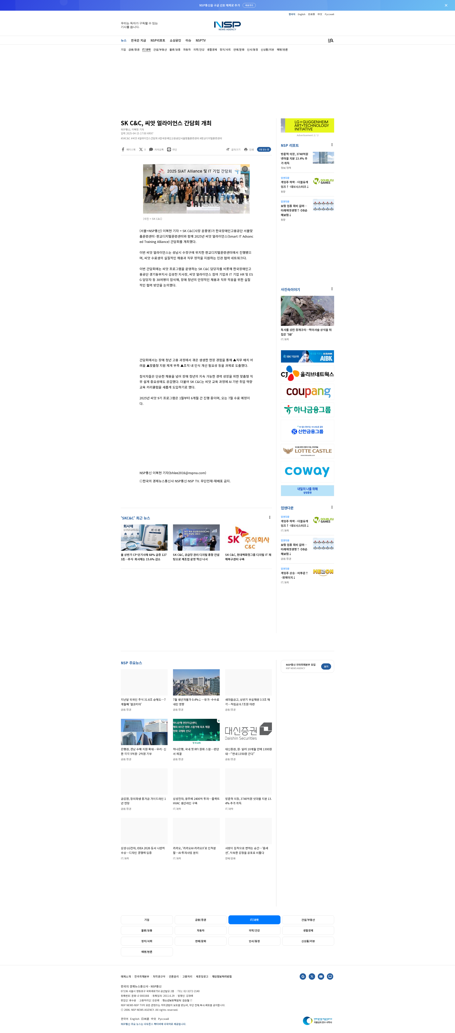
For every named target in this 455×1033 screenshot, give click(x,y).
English (301, 14)
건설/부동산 (308, 920)
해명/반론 (146, 952)
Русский (329, 14)
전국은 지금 (138, 40)
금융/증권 (200, 920)
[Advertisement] (352, 158)
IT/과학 (254, 920)
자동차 (200, 930)
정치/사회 (146, 941)
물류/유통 (146, 930)
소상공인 (175, 40)
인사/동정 (254, 941)
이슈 (188, 40)
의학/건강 (254, 930)
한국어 (292, 14)
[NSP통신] (227, 26)
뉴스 (124, 40)
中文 (320, 14)
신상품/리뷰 (308, 941)
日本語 (311, 14)
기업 (146, 920)
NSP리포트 (158, 40)
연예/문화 (200, 941)
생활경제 (308, 930)
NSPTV (201, 40)
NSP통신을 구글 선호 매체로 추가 (219, 5)
